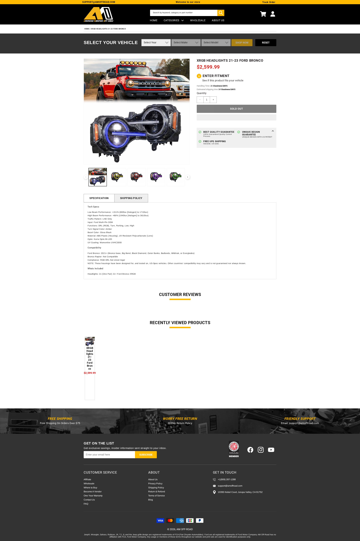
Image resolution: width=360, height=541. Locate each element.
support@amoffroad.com (304, 423)
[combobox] (187, 13)
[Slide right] (187, 177)
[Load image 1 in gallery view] (98, 177)
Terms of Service (156, 495)
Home (153, 20)
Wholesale (89, 483)
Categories (172, 20)
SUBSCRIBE (146, 454)
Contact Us (89, 499)
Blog (150, 499)
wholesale (197, 20)
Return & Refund (156, 491)
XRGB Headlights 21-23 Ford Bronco (108, 29)
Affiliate (87, 479)
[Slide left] (86, 177)
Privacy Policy (155, 483)
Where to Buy (90, 487)
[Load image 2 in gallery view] (117, 177)
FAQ (86, 504)
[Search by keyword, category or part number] (220, 13)
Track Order (268, 2)
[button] (263, 14)
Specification (99, 198)
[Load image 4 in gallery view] (156, 177)
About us (218, 20)
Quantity (202, 93)
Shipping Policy (131, 198)
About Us (153, 479)
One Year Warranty (93, 495)
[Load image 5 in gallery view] (176, 177)
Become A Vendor (93, 491)
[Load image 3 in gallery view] (137, 177)
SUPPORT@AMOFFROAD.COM (98, 2)
